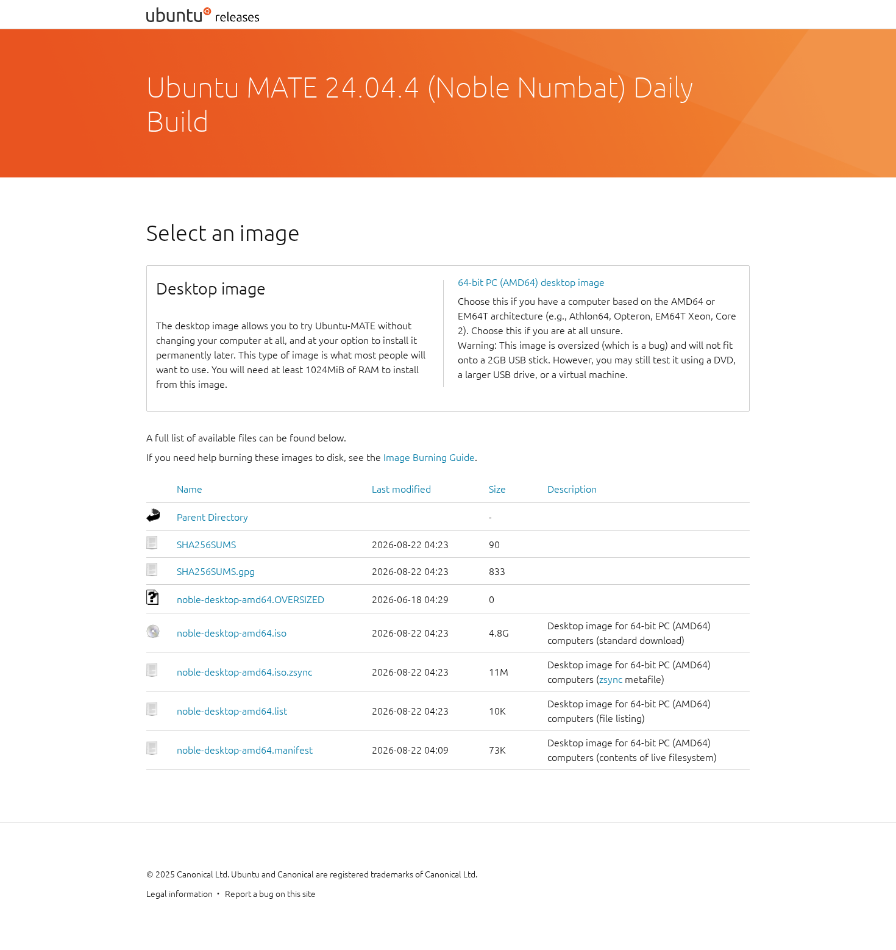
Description (572, 489)
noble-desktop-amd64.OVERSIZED (250, 599)
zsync (610, 679)
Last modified (401, 489)
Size (497, 489)
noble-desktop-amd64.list (232, 710)
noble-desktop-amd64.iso (231, 632)
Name (189, 489)
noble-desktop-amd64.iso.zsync (244, 671)
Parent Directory (212, 517)
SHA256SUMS (206, 544)
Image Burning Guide (429, 457)
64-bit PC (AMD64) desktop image (531, 282)
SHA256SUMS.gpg (216, 571)
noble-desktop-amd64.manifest (245, 750)
